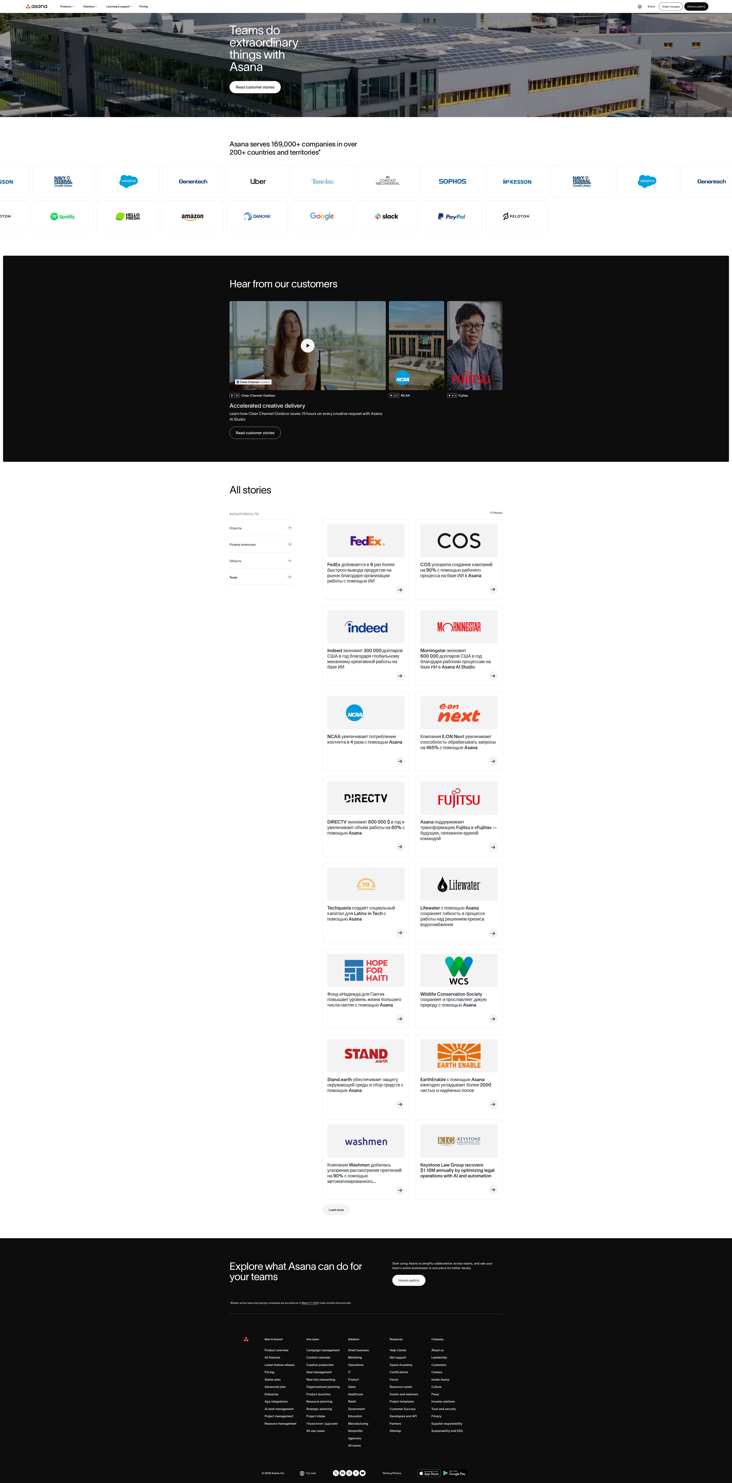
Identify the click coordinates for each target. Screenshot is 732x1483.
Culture (436, 1386)
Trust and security (443, 1409)
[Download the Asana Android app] (454, 1473)
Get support (398, 1357)
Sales (352, 1386)
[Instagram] (349, 1473)
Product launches (318, 1394)
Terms (386, 1473)
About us (437, 1350)
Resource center (401, 1386)
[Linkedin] (343, 1473)
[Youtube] (363, 1473)
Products (65, 6)
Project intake (315, 1416)
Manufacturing (358, 1423)
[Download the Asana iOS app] (429, 1473)
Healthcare (355, 1394)
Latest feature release (280, 1365)
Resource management (280, 1423)
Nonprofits (355, 1430)
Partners (395, 1423)
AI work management (279, 1409)
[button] (308, 345)
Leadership (439, 1357)
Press (435, 1394)
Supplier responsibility (446, 1423)
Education (355, 1416)
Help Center (398, 1350)
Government (356, 1409)
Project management (279, 1416)
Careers (436, 1372)
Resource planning (319, 1401)
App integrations (276, 1401)
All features (272, 1357)
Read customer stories (255, 87)
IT (349, 1372)
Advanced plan (275, 1386)
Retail (352, 1401)
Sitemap (395, 1430)
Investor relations (443, 1401)
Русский (311, 1473)
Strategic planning (319, 1409)
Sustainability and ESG (447, 1430)
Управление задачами (322, 1423)
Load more (336, 1209)
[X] (336, 1473)
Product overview (276, 1350)
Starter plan (273, 1379)
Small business (358, 1350)
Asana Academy (401, 1365)
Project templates (402, 1401)
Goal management (319, 1372)
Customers (438, 1365)
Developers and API (403, 1416)
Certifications (399, 1372)
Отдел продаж (671, 6)
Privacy (436, 1416)
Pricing (143, 6)
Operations (356, 1365)
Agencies (354, 1438)
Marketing (355, 1357)
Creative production (320, 1365)
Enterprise (272, 1394)
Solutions (89, 6)
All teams (354, 1445)
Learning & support (118, 6)
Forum (394, 1379)
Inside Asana (440, 1379)
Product (353, 1379)
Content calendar (318, 1357)
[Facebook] (356, 1473)
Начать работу (696, 6)
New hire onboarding (320, 1379)
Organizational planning (323, 1386)
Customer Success (403, 1409)
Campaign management (323, 1350)
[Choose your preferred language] (640, 6)
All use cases (315, 1430)
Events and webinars (404, 1394)
